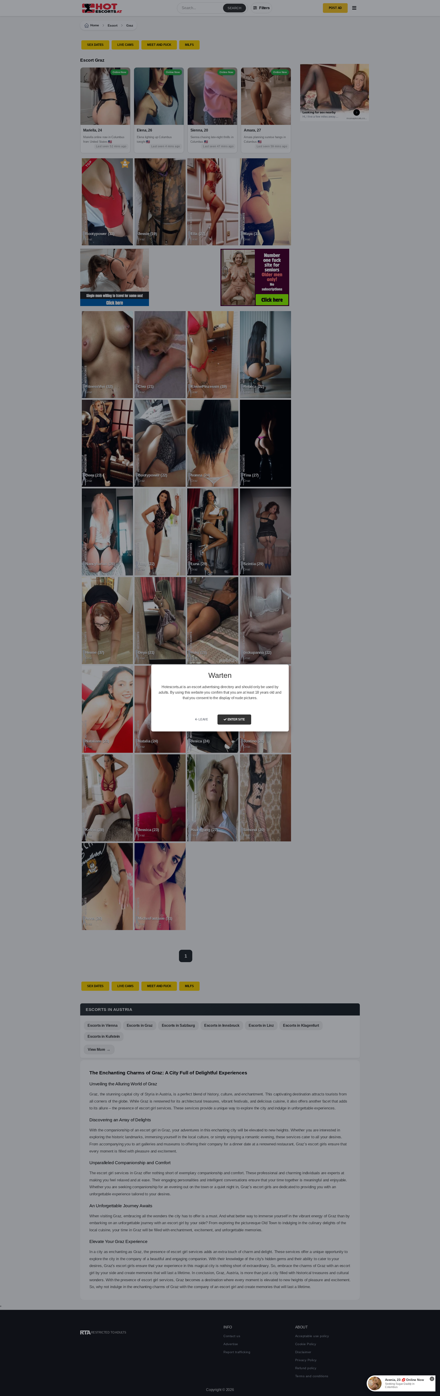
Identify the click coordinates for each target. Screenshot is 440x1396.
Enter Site (236, 719)
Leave (203, 719)
